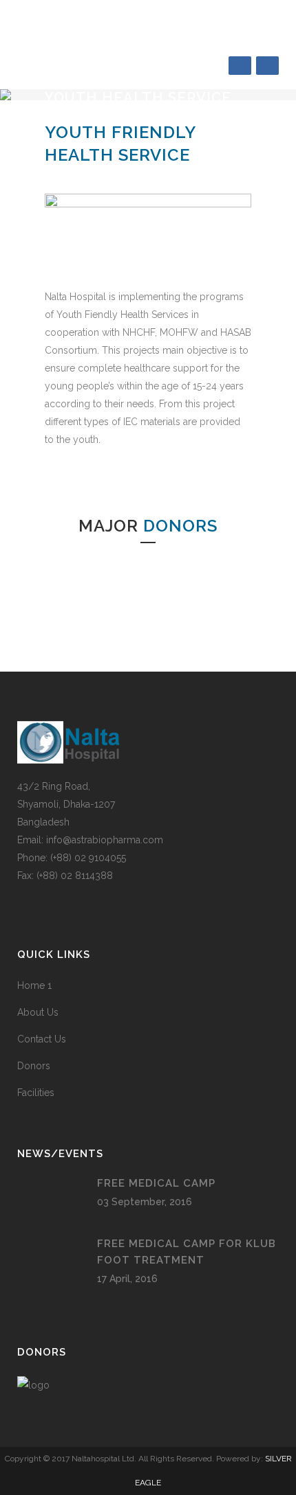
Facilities (35, 1092)
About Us (38, 1012)
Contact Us (41, 1039)
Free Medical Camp (156, 1183)
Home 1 (34, 985)
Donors (33, 1065)
